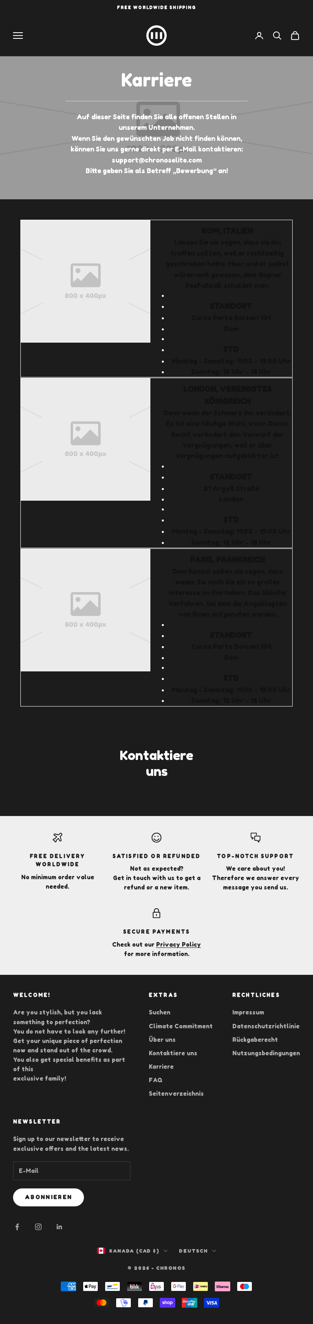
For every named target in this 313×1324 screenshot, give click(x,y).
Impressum (248, 1012)
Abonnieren (48, 1197)
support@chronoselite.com (157, 160)
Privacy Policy (178, 944)
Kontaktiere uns (173, 1053)
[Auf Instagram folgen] (38, 1227)
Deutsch (193, 1251)
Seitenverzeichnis (176, 1093)
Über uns (162, 1039)
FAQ (156, 1080)
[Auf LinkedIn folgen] (59, 1227)
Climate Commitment (181, 1026)
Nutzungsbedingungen (266, 1053)
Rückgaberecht (255, 1039)
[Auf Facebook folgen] (17, 1227)
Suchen (159, 1012)
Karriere (161, 1066)
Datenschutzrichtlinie (266, 1026)
